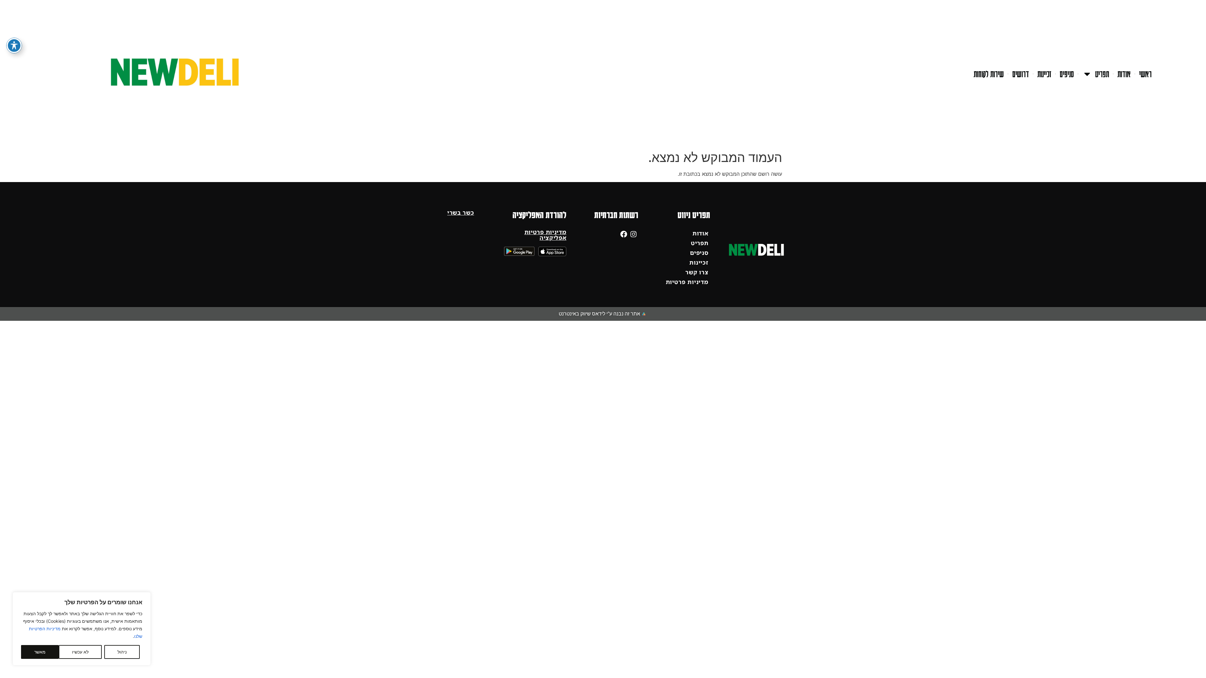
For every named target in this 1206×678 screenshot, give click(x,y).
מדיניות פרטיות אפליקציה (545, 234)
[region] (82, 628)
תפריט (1102, 74)
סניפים (1067, 74)
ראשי (1145, 74)
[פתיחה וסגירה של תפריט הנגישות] (14, 45)
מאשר (40, 651)
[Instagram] (633, 234)
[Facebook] (624, 234)
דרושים (1020, 74)
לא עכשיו (80, 651)
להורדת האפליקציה (539, 215)
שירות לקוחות (989, 74)
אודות (1124, 74)
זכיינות (1044, 74)
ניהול (122, 651)
